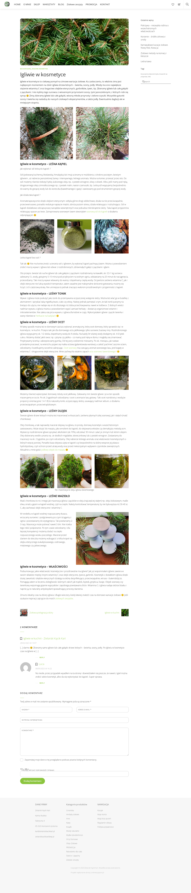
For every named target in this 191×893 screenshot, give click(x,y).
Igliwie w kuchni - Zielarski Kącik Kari (44, 638)
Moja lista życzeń (104, 818)
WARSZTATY (49, 4)
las (166, 74)
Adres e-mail (84, 709)
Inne (68, 818)
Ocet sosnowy (70, 347)
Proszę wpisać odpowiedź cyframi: (38, 770)
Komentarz (28, 730)
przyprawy (144, 76)
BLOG (61, 4)
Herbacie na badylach (46, 315)
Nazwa (25, 709)
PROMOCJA (91, 4)
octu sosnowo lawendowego (102, 351)
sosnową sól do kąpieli (97, 211)
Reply (42, 657)
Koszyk (100, 810)
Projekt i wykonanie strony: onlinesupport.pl (87, 872)
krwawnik (162, 74)
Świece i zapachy (73, 855)
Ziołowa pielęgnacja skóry (41, 612)
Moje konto (102, 814)
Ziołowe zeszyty (75, 4)
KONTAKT (105, 4)
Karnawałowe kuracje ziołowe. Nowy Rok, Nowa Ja (154, 46)
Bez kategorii (25, 69)
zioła (149, 76)
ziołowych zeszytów (64, 598)
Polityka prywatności (105, 827)
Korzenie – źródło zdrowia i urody (153, 38)
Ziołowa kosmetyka (40, 69)
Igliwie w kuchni (112, 612)
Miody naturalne (72, 831)
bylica (157, 74)
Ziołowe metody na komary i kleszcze (154, 54)
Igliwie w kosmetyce (43, 74)
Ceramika (70, 810)
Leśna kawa (146, 61)
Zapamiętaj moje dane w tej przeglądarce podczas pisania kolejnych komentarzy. (61, 759)
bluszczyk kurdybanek (148, 74)
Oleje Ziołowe (71, 843)
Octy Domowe (72, 839)
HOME (17, 4)
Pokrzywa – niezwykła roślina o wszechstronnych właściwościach (155, 28)
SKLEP (37, 4)
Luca (41, 664)
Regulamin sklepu (104, 822)
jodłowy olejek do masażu (53, 449)
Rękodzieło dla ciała (74, 851)
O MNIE (27, 4)
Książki (69, 827)
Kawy (68, 822)
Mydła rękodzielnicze (74, 835)
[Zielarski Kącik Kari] (7, 3)
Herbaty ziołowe (72, 814)
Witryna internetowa (32, 720)
